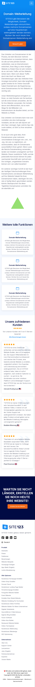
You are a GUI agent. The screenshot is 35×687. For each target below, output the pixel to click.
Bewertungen (5, 559)
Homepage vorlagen (8, 564)
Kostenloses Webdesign (9, 631)
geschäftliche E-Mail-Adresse (11, 612)
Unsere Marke (6, 659)
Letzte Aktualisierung (8, 570)
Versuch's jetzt (17, 44)
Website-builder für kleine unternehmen (14, 606)
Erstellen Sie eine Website (17, 506)
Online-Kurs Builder (7, 620)
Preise (3, 553)
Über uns (4, 643)
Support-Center (6, 645)
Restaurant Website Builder (10, 623)
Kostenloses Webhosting (9, 629)
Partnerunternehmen (8, 654)
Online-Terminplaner (7, 626)
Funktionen (4, 556)
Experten (4, 657)
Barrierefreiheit (17, 681)
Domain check (6, 584)
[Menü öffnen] (31, 3)
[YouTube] (15, 537)
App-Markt (7, 567)
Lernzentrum (5, 648)
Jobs (6, 651)
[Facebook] (3, 537)
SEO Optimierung (6, 634)
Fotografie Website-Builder (10, 592)
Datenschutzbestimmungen (15, 679)
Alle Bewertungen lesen (17, 337)
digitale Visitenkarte (7, 609)
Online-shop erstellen (8, 581)
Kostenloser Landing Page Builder (12, 587)
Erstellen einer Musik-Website (11, 598)
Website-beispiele (7, 562)
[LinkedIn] (11, 537)
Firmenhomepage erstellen (10, 590)
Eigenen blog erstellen (8, 615)
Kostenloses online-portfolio (10, 604)
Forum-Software (6, 617)
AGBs (4, 679)
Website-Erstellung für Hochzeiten (12, 601)
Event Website (6, 595)
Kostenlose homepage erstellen (11, 579)
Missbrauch (28, 679)
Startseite (4, 551)
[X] (7, 537)
